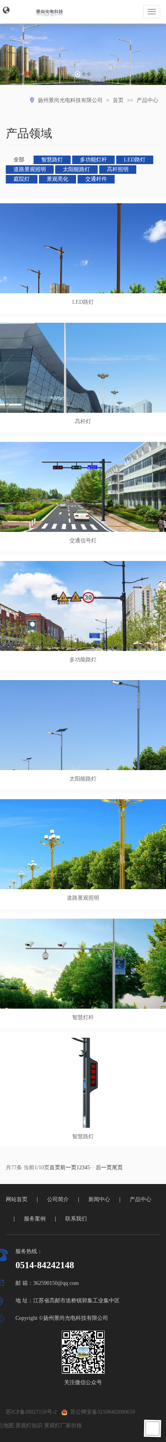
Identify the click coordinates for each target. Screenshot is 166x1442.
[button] (6, 10)
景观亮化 (57, 179)
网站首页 (16, 1199)
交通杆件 (96, 179)
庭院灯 (22, 179)
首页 (118, 100)
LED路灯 (135, 160)
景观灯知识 (28, 1425)
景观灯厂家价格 (63, 1425)
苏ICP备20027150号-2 (31, 1412)
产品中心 (147, 100)
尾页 (117, 1167)
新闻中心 (99, 1199)
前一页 (68, 1167)
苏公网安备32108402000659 (101, 1412)
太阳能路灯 (76, 169)
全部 (19, 160)
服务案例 (35, 1219)
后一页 (104, 1167)
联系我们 (76, 1219)
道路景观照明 (30, 169)
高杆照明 (118, 169)
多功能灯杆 (93, 160)
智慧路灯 (52, 160)
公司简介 (58, 1199)
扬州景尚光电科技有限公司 (70, 100)
